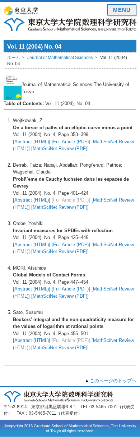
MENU (122, 10)
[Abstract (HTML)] (31, 141)
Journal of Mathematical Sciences (60, 57)
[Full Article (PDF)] (71, 141)
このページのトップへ (113, 380)
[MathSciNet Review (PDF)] (60, 148)
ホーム (13, 57)
